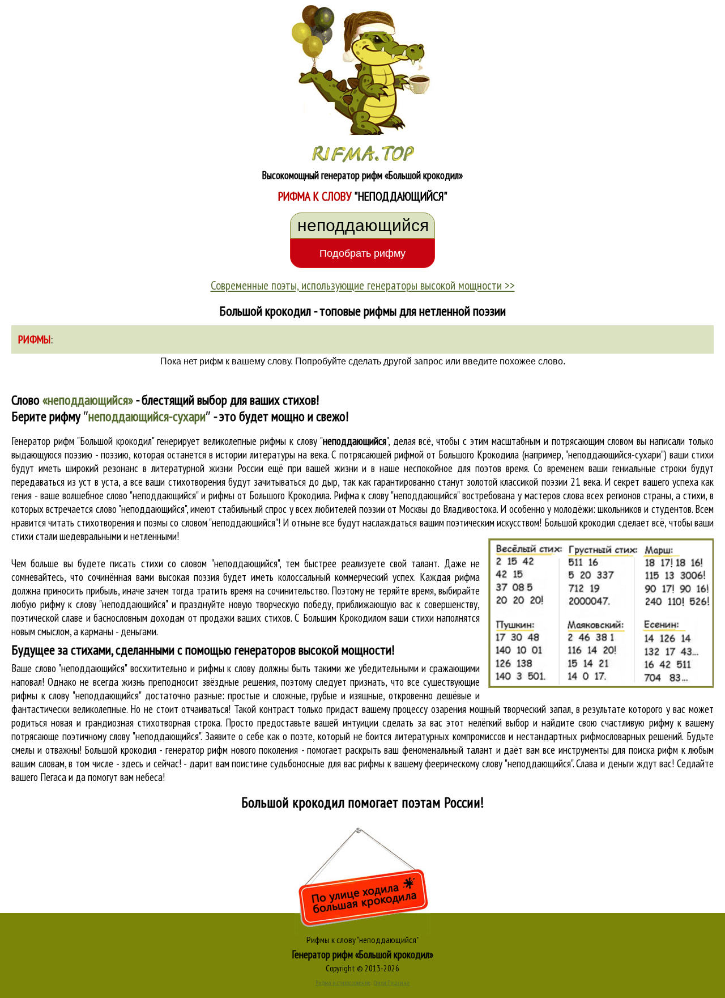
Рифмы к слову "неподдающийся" (362, 939)
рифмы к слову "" (324, 441)
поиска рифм (653, 750)
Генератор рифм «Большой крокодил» (362, 954)
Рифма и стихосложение (342, 983)
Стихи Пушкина (392, 983)
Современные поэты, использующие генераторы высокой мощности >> (363, 285)
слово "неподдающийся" (141, 509)
